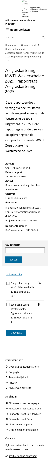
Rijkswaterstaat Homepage (24, 403)
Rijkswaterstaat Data (20, 419)
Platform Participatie (20, 424)
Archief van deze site (20, 387)
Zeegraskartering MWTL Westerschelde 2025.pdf (22, 290)
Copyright (14, 372)
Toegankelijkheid (18, 377)
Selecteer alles (14, 274)
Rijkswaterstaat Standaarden (25, 408)
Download (18, 333)
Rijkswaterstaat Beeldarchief (25, 413)
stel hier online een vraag (23, 455)
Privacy (13, 382)
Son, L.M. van (12, 167)
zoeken (14, 259)
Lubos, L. (26, 167)
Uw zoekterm (12, 244)
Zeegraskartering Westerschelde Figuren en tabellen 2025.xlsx (21, 313)
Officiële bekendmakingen (23, 429)
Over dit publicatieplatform (24, 366)
